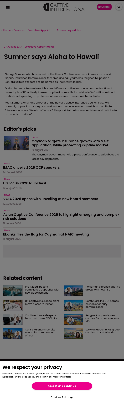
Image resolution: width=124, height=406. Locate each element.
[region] (62, 383)
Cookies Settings (62, 397)
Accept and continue (62, 386)
